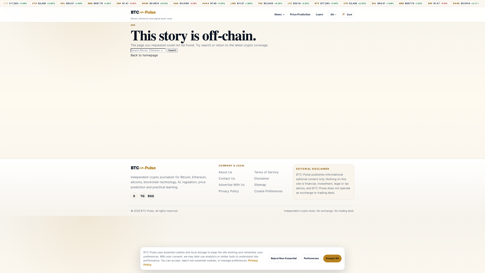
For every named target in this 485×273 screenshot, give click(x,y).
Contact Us (227, 178)
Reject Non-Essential (284, 258)
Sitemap (260, 185)
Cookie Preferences (268, 191)
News (278, 14)
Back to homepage (144, 55)
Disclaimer (261, 178)
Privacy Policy (229, 191)
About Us (225, 172)
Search (172, 50)
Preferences (311, 258)
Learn (319, 14)
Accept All (332, 258)
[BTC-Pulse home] (146, 12)
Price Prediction (300, 14)
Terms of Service (266, 172)
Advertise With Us (232, 185)
